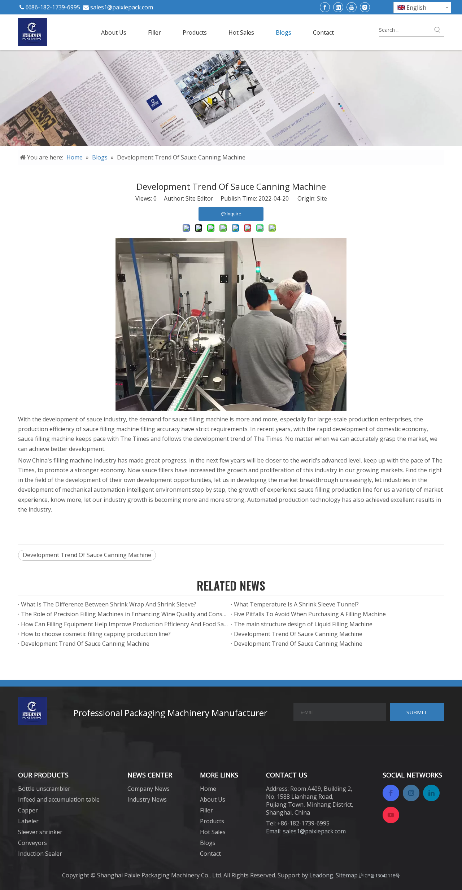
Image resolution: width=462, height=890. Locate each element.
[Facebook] (325, 7)
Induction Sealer (40, 854)
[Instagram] (365, 7)
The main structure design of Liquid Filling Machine (303, 624)
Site (322, 198)
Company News (148, 789)
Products (212, 821)
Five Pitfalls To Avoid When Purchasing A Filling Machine (310, 614)
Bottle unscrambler (44, 789)
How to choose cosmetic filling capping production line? (96, 634)
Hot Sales (213, 832)
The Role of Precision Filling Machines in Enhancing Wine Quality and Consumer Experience (124, 614)
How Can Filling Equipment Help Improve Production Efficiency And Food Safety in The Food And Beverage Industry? (124, 624)
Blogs (207, 843)
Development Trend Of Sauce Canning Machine (87, 555)
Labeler (28, 821)
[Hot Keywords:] (437, 29)
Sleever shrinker (40, 832)
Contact (210, 854)
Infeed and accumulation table (59, 799)
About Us (212, 799)
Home (208, 789)
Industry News (147, 799)
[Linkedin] (338, 7)
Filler (206, 810)
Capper (28, 810)
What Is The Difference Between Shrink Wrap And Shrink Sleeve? (108, 604)
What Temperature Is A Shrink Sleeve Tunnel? (296, 604)
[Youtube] (351, 7)
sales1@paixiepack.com (121, 7)
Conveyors (32, 843)
